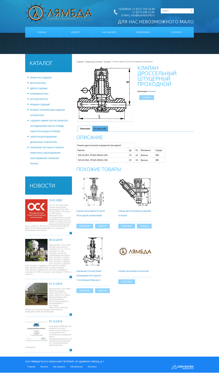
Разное (34, 163)
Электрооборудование (43, 137)
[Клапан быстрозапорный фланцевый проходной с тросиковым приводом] (93, 238)
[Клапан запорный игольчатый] (135, 248)
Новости (42, 185)
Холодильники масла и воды (47, 126)
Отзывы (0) (100, 128)
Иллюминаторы (39, 94)
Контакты (176, 32)
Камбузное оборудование (45, 153)
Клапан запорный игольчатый (133, 271)
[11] (104, 93)
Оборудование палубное (44, 158)
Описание (85, 128)
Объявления (143, 32)
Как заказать (109, 32)
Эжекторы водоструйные (45, 131)
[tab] (85, 128)
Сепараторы (37, 115)
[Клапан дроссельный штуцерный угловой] (135, 178)
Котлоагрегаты (39, 99)
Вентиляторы (38, 83)
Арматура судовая (40, 78)
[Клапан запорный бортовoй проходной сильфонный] (93, 178)
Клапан (107, 61)
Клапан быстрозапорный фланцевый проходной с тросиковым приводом (89, 275)
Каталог (75, 32)
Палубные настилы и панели (47, 147)
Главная (41, 32)
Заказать (146, 97)
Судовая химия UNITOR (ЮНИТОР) (49, 120)
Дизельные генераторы (43, 142)
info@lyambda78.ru (143, 15)
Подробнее (84, 226)
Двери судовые (39, 88)
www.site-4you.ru (188, 368)
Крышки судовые (40, 104)
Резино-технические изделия (47, 110)
